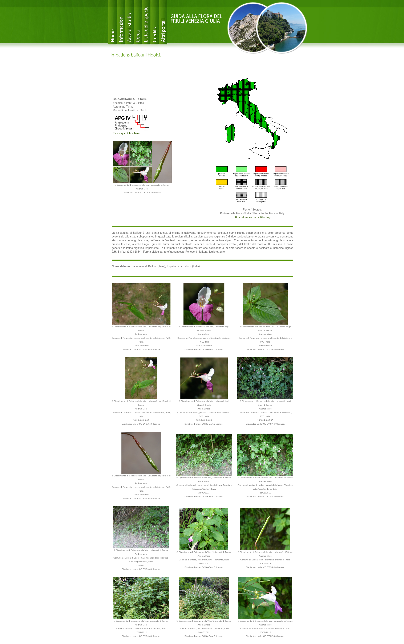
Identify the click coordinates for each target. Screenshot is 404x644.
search (138, 22)
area (129, 22)
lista (146, 22)
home (112, 22)
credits (154, 22)
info (121, 22)
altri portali (163, 22)
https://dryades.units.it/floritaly (252, 217)
